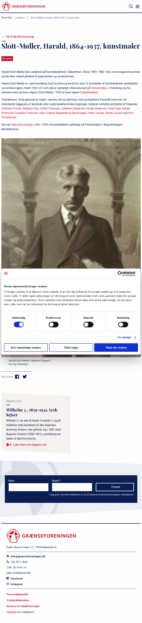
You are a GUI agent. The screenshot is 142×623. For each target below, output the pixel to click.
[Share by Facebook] (17, 376)
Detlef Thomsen (50, 108)
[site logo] (23, 6)
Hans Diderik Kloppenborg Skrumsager (62, 113)
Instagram (16, 584)
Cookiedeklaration (18, 600)
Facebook (16, 578)
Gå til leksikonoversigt (20, 36)
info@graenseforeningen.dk (27, 556)
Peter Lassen (95, 113)
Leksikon (20, 17)
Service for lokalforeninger (23, 606)
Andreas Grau (31, 108)
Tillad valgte (71, 347)
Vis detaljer (124, 337)
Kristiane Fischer (11, 108)
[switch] (54, 324)
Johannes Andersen (73, 108)
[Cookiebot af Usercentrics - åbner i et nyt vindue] (123, 273)
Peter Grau (114, 108)
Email (55, 480)
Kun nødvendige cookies (26, 347)
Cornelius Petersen (26, 113)
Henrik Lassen (114, 113)
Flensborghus (99, 88)
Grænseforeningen (22, 124)
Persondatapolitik (17, 594)
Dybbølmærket (89, 92)
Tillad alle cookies (116, 347)
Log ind (11, 612)
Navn (11, 480)
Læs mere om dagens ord (30, 444)
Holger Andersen (96, 108)
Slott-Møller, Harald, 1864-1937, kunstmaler (54, 17)
